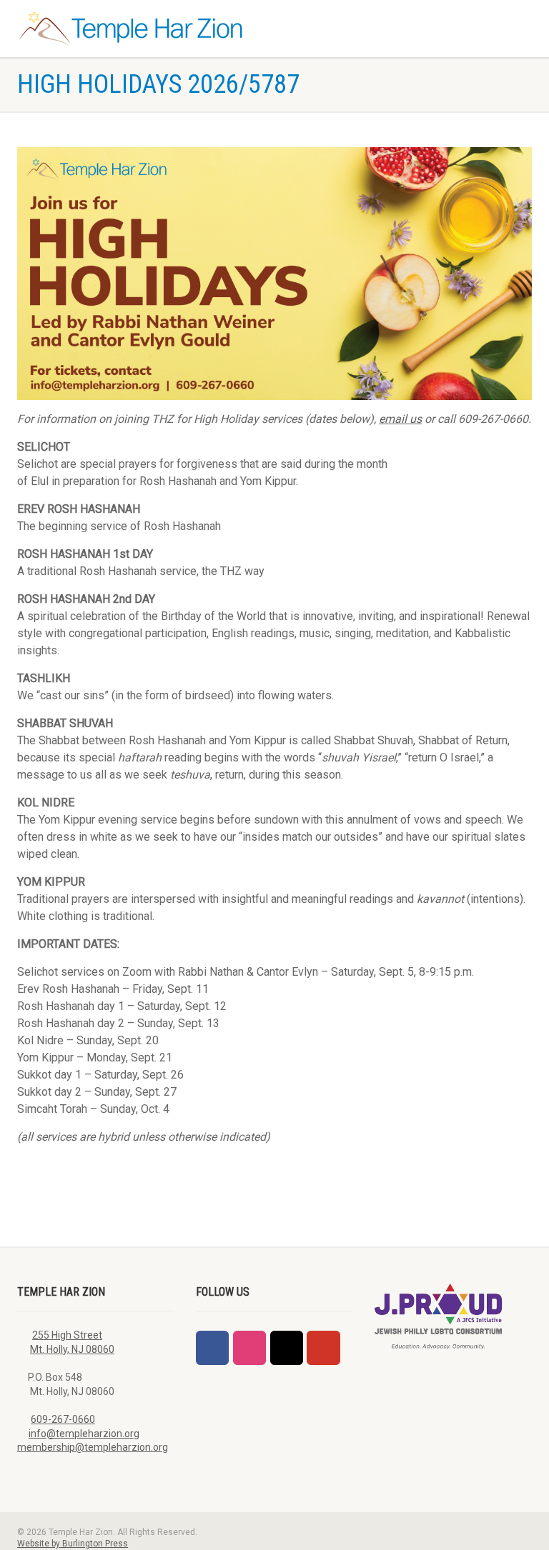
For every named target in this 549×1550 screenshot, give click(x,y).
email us (400, 419)
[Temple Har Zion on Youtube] (323, 1348)
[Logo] (140, 28)
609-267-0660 (63, 1419)
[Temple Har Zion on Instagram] (249, 1348)
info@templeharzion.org (84, 1433)
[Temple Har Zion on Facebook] (212, 1348)
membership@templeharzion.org (92, 1447)
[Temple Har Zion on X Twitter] (286, 1348)
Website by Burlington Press (72, 1544)
